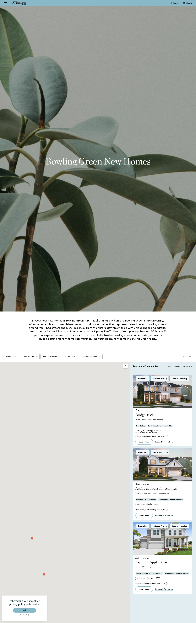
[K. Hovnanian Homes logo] (19, 3)
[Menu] (5, 3)
